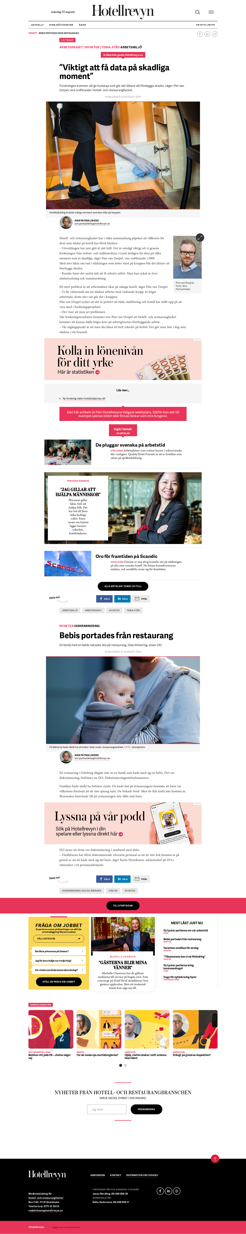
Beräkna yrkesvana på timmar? (52, 951)
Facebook (200, 34)
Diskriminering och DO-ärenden (81, 890)
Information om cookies (142, 1175)
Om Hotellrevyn (205, 25)
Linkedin (207, 34)
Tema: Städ (133, 610)
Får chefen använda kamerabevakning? (56, 970)
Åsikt (82, 24)
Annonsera (97, 1175)
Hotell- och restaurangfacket (46, 1197)
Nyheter (114, 610)
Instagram (215, 34)
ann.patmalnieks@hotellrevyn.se (92, 223)
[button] (120, 1065)
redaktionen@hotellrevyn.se (45, 1210)
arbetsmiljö (70, 610)
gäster (113, 890)
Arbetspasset (93, 610)
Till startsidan (123, 905)
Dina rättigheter (61, 24)
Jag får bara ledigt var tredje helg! (53, 960)
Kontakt (115, 1175)
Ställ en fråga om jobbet (59, 981)
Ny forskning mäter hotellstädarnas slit (84, 398)
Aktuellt (37, 24)
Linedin (168, 1191)
